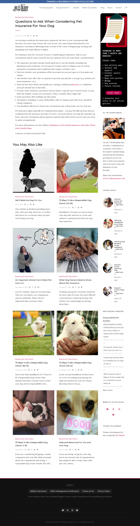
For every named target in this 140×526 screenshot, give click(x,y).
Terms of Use (88, 491)
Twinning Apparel (46, 8)
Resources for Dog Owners (24, 17)
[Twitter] (31, 35)
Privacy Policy (104, 491)
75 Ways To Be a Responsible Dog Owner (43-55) (75, 202)
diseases (75, 84)
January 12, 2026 (20, 36)
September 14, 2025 (21, 287)
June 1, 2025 (19, 204)
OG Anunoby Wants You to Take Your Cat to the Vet (113, 348)
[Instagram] (119, 409)
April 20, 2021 (63, 450)
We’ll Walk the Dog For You (28, 200)
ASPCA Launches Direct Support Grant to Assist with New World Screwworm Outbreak (113, 378)
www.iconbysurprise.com (114, 178)
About (110, 8)
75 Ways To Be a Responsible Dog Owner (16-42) (75, 364)
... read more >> (118, 206)
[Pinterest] (34, 35)
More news (108, 390)
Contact (119, 8)
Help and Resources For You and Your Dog (75, 444)
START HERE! (114, 93)
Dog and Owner (62, 8)
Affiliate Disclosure (38, 491)
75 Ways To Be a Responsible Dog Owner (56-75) (31, 364)
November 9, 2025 (65, 207)
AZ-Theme (120, 435)
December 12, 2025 (65, 287)
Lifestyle (76, 8)
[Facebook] (28, 35)
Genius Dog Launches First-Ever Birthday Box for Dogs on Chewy (113, 361)
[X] (113, 409)
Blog (102, 8)
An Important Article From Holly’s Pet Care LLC (33, 281)
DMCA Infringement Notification (64, 491)
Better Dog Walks (89, 8)
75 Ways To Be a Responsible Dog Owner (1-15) (31, 444)
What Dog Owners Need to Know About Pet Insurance (75, 281)
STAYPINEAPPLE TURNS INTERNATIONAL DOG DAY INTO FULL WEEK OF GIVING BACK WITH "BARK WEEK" (113, 331)
